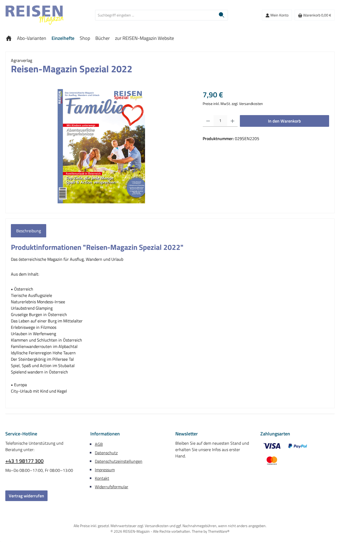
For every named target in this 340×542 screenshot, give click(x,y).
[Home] (8, 38)
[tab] (28, 230)
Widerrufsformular (111, 487)
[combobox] (155, 15)
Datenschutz (106, 452)
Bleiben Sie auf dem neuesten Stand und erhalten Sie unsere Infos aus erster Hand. (212, 449)
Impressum (105, 470)
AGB (99, 444)
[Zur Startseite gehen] (34, 15)
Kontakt (102, 478)
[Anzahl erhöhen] (232, 121)
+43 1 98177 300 (24, 461)
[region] (101, 146)
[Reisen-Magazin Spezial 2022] (101, 146)
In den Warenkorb (284, 121)
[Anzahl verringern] (208, 121)
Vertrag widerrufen (26, 496)
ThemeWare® (219, 531)
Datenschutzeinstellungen (118, 461)
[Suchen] (221, 15)
